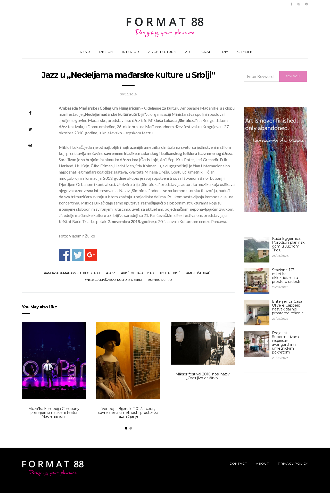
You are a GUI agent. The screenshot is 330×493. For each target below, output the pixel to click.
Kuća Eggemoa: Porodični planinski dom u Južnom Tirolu (288, 244)
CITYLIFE (244, 52)
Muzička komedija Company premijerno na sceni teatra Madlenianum (53, 412)
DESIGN (106, 52)
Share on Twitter (78, 255)
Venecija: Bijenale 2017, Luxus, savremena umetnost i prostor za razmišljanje (128, 412)
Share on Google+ (91, 255)
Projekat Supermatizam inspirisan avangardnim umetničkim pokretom (285, 343)
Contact (238, 463)
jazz (111, 273)
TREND (84, 52)
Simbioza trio (161, 280)
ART (188, 52)
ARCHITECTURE (162, 52)
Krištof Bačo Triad (138, 273)
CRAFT (207, 52)
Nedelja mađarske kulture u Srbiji (114, 280)
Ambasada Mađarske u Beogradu (73, 273)
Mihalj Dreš (171, 273)
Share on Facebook (64, 255)
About (262, 463)
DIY (225, 52)
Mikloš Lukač (199, 273)
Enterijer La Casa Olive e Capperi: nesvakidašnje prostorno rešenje (288, 307)
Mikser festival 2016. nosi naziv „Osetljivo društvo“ (203, 376)
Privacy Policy (293, 463)
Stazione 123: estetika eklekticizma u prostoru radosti (286, 276)
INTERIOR (130, 52)
